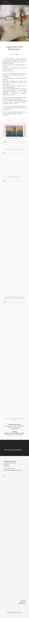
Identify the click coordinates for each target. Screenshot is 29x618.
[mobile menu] (26, 2)
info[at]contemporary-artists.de (14, 470)
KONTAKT (23, 600)
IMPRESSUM (22, 602)
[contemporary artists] (6, 2)
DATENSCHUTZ (21, 603)
